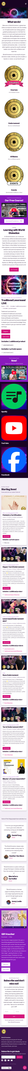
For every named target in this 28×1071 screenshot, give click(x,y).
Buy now (5, 964)
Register (6, 331)
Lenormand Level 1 (8, 345)
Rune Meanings (8, 703)
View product (6, 536)
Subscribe (19, 1057)
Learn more (6, 336)
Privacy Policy (13, 1064)
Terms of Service (4, 1064)
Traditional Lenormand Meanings (13, 651)
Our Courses (14, 269)
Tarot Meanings (8, 755)
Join (14, 1016)
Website (13, 837)
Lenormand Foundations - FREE (14, 221)
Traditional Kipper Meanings (11, 594)
